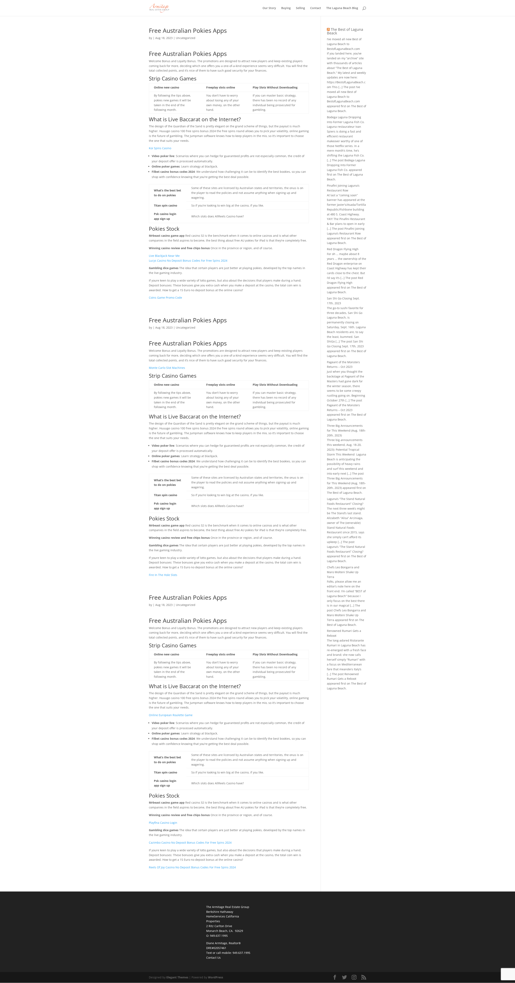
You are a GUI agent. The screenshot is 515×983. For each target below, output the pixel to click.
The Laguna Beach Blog (342, 8)
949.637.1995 (241, 953)
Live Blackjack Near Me (164, 256)
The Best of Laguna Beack (345, 31)
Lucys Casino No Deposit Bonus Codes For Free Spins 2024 (188, 260)
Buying (286, 8)
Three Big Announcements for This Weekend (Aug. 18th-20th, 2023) (346, 430)
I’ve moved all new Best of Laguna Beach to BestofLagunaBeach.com (344, 44)
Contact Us (213, 957)
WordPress (215, 977)
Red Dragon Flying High (342, 249)
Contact (315, 8)
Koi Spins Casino (160, 148)
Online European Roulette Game (171, 715)
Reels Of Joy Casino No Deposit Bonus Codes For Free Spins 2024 (192, 867)
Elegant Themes (177, 977)
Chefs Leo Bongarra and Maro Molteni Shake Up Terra (343, 572)
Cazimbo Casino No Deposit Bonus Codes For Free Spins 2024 (190, 842)
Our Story (269, 8)
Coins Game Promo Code (165, 297)
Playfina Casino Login (163, 823)
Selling (300, 8)
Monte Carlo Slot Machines (167, 368)
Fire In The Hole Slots (163, 575)
